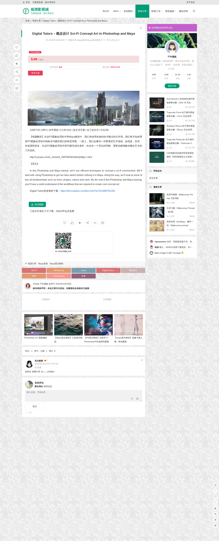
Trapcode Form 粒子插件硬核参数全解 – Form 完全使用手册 (180, 116)
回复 (39, 367)
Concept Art (58, 276)
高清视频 (39, 204)
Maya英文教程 (94, 40)
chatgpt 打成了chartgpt (168, 253)
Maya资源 (81, 40)
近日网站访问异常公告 (162, 27)
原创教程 (128, 11)
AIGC (116, 11)
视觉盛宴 (169, 11)
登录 (28, 2)
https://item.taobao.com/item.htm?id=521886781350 (87, 191)
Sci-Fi (34, 270)
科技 (34, 276)
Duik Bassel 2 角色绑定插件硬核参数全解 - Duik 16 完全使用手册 (181, 102)
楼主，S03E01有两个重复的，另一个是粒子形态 (179, 247)
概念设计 (133, 270)
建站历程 (183, 11)
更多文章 (172, 86)
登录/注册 (35, 73)
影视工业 (155, 11)
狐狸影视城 (40, 9)
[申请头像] (139, 384)
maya (83, 270)
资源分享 (142, 11)
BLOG (106, 11)
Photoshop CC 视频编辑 (35, 338)
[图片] (137, 398)
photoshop (59, 270)
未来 (83, 276)
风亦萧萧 (39, 361)
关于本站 (190, 2)
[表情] (132, 398)
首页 (27, 20)
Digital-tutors (108, 270)
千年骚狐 (44, 284)
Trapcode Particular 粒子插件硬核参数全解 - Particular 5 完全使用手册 (180, 143)
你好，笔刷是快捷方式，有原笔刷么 (177, 241)
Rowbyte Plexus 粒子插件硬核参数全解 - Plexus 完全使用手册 (181, 130)
